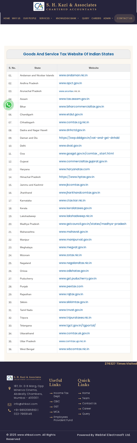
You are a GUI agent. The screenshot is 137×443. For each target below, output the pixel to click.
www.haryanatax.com (74, 169)
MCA (56, 412)
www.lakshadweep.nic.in (76, 216)
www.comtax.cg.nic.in (74, 122)
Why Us (16, 18)
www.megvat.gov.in (72, 247)
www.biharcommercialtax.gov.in (81, 106)
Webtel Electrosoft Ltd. (113, 435)
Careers (96, 18)
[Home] (68, 6)
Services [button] (44, 18)
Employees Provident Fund (63, 418)
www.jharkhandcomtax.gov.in (79, 193)
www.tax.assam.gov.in (74, 99)
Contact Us (124, 18)
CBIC (57, 401)
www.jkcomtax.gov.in (73, 185)
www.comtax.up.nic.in (72, 341)
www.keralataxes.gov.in (75, 208)
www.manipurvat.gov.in (75, 239)
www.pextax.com (71, 286)
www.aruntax (66, 91)
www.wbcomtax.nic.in (74, 349)
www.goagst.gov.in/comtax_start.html (86, 153)
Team (86, 398)
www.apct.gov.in (70, 83)
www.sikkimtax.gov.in (73, 302)
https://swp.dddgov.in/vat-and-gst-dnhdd (89, 138)
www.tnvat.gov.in (71, 310)
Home (7, 18)
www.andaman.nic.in (73, 75)
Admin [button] (107, 18)
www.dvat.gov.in (70, 146)
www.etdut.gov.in (71, 114)
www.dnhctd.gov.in (72, 130)
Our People (29, 18)
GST (56, 406)
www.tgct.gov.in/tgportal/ (77, 325)
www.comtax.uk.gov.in (74, 333)
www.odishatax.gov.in (74, 271)
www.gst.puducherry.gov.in (78, 278)
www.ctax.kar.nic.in (72, 200)
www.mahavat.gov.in (73, 232)
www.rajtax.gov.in (71, 294)
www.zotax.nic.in (70, 255)
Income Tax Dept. (61, 394)
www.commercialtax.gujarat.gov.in (83, 161)
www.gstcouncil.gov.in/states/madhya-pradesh (92, 224)
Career (86, 408)
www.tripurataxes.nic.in (75, 318)
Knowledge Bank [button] (66, 18)
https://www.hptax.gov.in (76, 177)
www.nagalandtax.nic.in (75, 263)
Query (85, 18)
